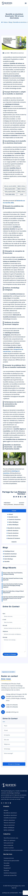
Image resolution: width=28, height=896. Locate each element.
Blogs (10, 22)
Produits (6, 806)
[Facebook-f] (3, 803)
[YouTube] (10, 803)
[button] (25, 3)
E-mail (4, 619)
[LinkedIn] (1, 803)
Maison (5, 22)
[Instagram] (8, 803)
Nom (4, 613)
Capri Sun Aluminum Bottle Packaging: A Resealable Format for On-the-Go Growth (13, 598)
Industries (6, 834)
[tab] (14, 510)
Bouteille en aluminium (20, 22)
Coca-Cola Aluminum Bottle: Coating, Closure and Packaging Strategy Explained (13, 585)
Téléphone (5, 631)
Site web (5, 625)
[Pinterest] (5, 803)
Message (5, 637)
